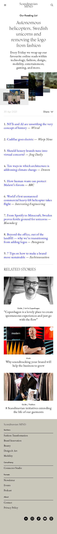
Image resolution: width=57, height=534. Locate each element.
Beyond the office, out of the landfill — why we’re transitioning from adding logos (26, 238)
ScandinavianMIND (28, 5)
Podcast (8, 490)
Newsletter (9, 480)
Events (7, 485)
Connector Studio (13, 468)
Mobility (8, 456)
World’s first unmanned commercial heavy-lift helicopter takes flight (28, 200)
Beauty (7, 446)
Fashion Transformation (16, 435)
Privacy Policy (11, 508)
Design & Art (10, 451)
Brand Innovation (12, 441)
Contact (8, 503)
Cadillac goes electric (20, 139)
